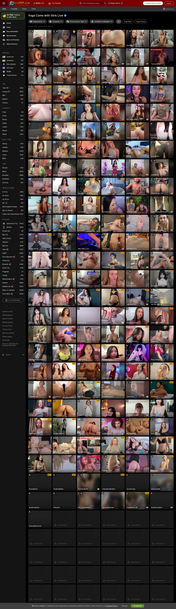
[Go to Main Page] (20, 3)
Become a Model (8, 333)
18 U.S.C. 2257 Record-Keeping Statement (10, 344)
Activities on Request (102, 21)
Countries (56, 21)
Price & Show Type (77, 21)
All (119, 21)
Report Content (7, 319)
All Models (6, 340)
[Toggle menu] (4, 3)
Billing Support (7, 315)
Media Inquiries (7, 322)
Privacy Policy (7, 326)
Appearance (37, 21)
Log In (169, 3)
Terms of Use (7, 329)
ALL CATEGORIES (14, 300)
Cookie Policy (111, 606)
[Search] (105, 3)
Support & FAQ (7, 311)
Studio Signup (7, 336)
